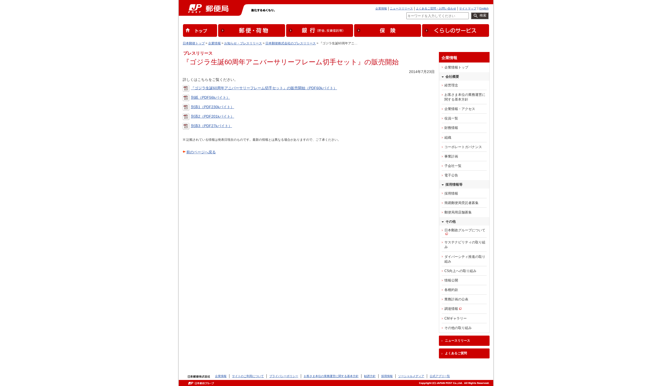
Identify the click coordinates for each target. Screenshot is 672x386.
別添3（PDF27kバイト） (211, 126)
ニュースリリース (401, 8)
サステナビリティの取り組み (464, 244)
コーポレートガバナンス (463, 147)
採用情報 (451, 193)
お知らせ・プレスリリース (243, 43)
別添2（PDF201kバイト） (212, 116)
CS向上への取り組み (460, 271)
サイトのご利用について (248, 376)
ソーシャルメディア (411, 376)
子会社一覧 (452, 166)
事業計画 (451, 156)
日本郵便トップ (194, 43)
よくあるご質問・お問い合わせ (436, 8)
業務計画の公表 (456, 299)
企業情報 (381, 8)
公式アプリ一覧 (440, 376)
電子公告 (451, 175)
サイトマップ (467, 8)
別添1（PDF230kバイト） (212, 107)
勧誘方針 (370, 376)
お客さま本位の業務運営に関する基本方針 (464, 97)
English (484, 8)
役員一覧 (451, 118)
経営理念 (451, 85)
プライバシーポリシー (283, 376)
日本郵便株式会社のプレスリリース (290, 43)
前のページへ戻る (201, 152)
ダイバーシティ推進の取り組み (464, 259)
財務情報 (451, 128)
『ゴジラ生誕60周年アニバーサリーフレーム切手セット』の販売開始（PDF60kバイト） (264, 88)
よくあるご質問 (456, 353)
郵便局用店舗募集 (458, 212)
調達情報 (451, 309)
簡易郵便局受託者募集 (461, 203)
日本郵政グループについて (464, 230)
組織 (447, 137)
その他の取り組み (458, 328)
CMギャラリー (455, 318)
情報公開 (451, 280)
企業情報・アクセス (459, 109)
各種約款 (451, 290)
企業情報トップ (456, 67)
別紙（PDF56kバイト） (210, 97)
